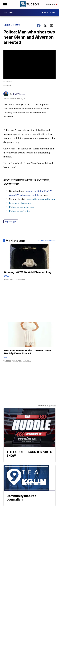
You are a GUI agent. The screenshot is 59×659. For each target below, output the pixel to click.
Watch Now (51, 4)
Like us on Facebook (20, 203)
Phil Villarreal (19, 94)
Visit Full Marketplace (46, 241)
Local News (11, 25)
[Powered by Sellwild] (51, 406)
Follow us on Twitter (20, 211)
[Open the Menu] (4, 4)
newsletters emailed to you (41, 199)
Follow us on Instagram (21, 207)
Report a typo (10, 221)
